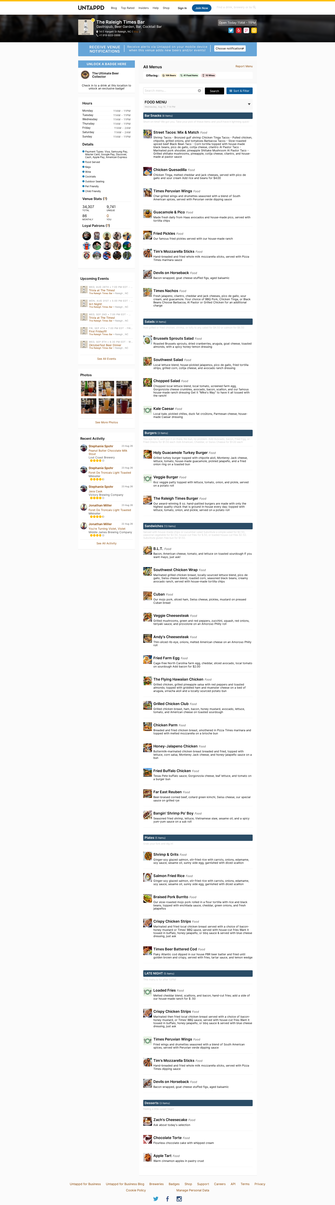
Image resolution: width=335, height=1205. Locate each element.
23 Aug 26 (127, 446)
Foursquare (246, 30)
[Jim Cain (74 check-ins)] (107, 255)
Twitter (231, 30)
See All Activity (106, 543)
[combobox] (236, 7)
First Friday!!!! (98, 331)
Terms (245, 1184)
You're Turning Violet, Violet (107, 528)
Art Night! (95, 304)
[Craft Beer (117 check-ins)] (86, 245)
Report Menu (244, 66)
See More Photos (106, 422)
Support (203, 1184)
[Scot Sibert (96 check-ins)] (117, 245)
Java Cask (95, 491)
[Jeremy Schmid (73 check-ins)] (127, 255)
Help (156, 8)
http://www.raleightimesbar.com (254, 30)
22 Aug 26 (127, 524)
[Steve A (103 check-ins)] (107, 245)
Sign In (182, 8)
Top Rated (128, 8)
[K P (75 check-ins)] (86, 255)
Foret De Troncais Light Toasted (110, 472)
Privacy (260, 1184)
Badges (174, 1184)
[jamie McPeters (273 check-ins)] (107, 236)
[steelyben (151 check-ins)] (127, 236)
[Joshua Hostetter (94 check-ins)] (127, 245)
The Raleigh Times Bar (101, 293)
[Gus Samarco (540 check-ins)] (86, 236)
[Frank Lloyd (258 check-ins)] (117, 236)
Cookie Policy (136, 1190)
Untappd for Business (85, 1184)
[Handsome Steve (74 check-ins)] (117, 255)
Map (136, 31)
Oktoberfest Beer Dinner (105, 345)
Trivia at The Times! (102, 290)
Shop (166, 8)
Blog (114, 8)
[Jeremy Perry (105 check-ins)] (96, 245)
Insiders (144, 8)
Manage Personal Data (192, 1190)
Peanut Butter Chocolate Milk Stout (108, 452)
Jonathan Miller (100, 505)
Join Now (201, 8)
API (233, 1184)
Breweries (156, 1184)
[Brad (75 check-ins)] (96, 255)
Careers (220, 1184)
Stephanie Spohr (101, 446)
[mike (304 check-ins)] (96, 236)
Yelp (238, 30)
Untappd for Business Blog (125, 1184)
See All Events (106, 358)
